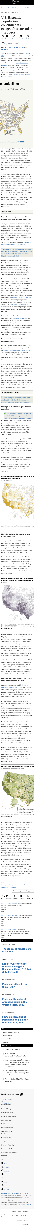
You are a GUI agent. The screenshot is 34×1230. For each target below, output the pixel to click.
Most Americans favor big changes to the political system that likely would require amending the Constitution (17, 1063)
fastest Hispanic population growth (21, 297)
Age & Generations (7, 1127)
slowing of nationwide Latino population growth (17, 350)
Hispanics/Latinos (21, 885)
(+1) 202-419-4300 (6, 1103)
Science (3, 1141)
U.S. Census (13, 887)
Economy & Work (6, 1137)
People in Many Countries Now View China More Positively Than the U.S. (17, 1073)
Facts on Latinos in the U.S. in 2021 (14, 986)
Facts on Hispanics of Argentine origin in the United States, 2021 (14, 1002)
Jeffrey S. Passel (8, 47)
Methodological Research (9, 1152)
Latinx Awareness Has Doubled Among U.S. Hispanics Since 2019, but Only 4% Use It (16, 968)
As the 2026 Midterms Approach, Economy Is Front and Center (17, 1055)
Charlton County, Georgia (19, 318)
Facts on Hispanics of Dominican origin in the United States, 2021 (15, 1019)
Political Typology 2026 (13, 1049)
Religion (3, 1124)
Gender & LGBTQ (6, 1131)
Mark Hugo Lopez (19, 47)
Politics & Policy (6, 1109)
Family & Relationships (8, 1134)
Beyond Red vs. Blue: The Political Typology (17, 1080)
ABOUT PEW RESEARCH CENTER (9, 1193)
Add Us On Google (13, 43)
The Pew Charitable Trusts (24, 1204)
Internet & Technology (8, 1145)
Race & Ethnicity (5, 887)
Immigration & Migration (8, 1116)
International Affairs (7, 1112)
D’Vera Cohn (4, 49)
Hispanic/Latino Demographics (9, 885)
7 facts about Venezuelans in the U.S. (16, 950)
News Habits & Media (7, 1149)
